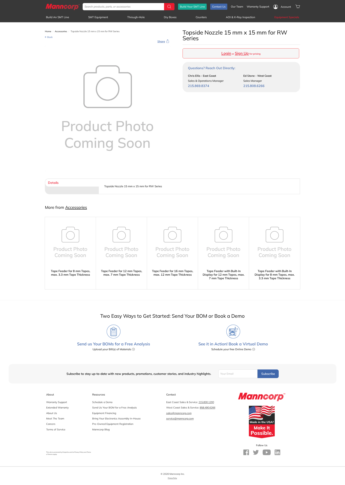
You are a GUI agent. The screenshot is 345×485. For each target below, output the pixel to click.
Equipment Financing (104, 413)
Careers (50, 424)
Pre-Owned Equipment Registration (112, 424)
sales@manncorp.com (179, 413)
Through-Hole (136, 17)
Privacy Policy (79, 452)
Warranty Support (258, 6)
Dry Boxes (170, 17)
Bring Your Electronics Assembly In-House (116, 418)
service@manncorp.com (180, 418)
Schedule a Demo (102, 402)
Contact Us (219, 6)
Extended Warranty (57, 407)
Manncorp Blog (101, 429)
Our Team (237, 6)
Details (53, 183)
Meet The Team (55, 418)
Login (226, 53)
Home (48, 31)
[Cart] (297, 6)
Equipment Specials (286, 17)
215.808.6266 (253, 86)
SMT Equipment (98, 17)
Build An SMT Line (57, 17)
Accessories (61, 31)
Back (50, 37)
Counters (201, 17)
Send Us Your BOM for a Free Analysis (114, 407)
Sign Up (242, 53)
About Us (51, 413)
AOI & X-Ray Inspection (240, 17)
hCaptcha (65, 452)
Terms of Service (55, 429)
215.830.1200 (206, 402)
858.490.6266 (207, 407)
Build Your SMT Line (192, 6)
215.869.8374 (198, 86)
